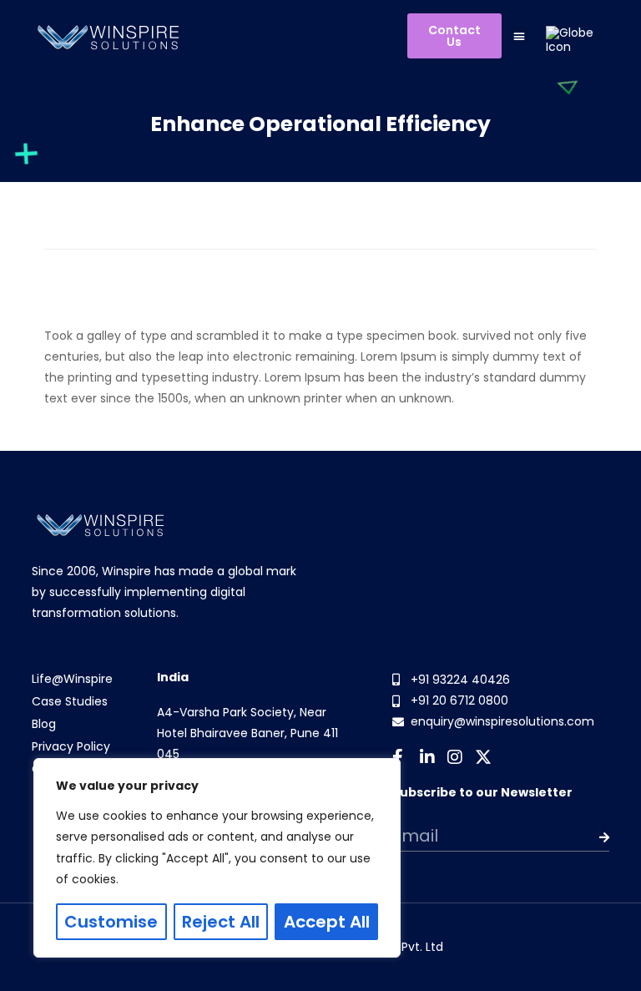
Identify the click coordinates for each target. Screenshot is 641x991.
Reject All (221, 921)
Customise (111, 921)
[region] (217, 858)
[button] (519, 35)
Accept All (327, 921)
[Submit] (587, 837)
